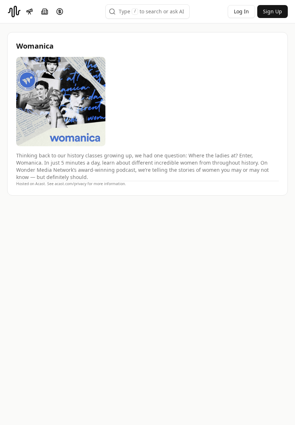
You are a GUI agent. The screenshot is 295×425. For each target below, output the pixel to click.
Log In (241, 11)
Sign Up (272, 11)
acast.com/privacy (70, 183)
